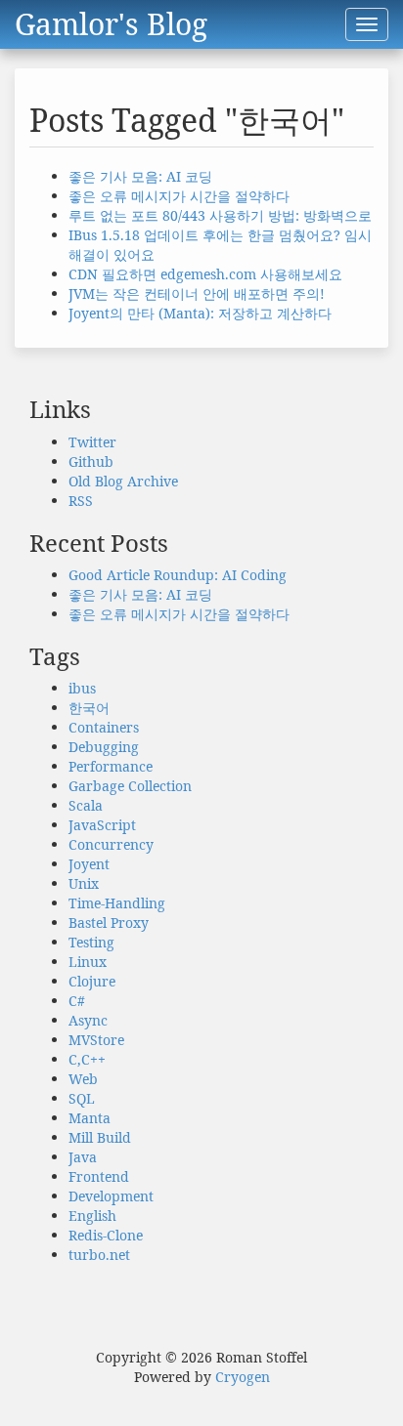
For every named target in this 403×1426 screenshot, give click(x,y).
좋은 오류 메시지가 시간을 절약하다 (179, 196)
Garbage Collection (130, 785)
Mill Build (99, 1137)
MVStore (96, 1039)
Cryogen (242, 1376)
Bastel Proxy (108, 922)
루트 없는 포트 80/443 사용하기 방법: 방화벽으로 (220, 215)
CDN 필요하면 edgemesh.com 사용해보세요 (205, 274)
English (92, 1215)
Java (82, 1157)
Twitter (92, 442)
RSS (80, 500)
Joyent (89, 864)
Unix (83, 883)
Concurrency (111, 844)
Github (90, 461)
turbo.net (99, 1254)
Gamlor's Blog (111, 24)
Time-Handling (116, 903)
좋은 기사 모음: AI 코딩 (140, 176)
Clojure (91, 981)
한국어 (89, 707)
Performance (110, 766)
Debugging (103, 746)
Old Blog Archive (123, 481)
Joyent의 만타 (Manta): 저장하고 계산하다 (200, 313)
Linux (87, 961)
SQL (81, 1098)
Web (83, 1079)
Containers (103, 727)
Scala (85, 805)
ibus (82, 688)
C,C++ (87, 1059)
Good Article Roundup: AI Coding (177, 575)
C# (76, 1000)
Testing (91, 942)
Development (111, 1196)
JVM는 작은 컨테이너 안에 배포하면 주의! (196, 293)
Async (88, 1020)
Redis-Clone (105, 1235)
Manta (89, 1118)
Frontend (98, 1176)
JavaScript (102, 825)
